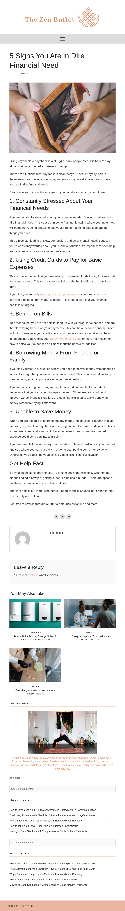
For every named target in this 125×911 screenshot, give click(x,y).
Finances (23, 74)
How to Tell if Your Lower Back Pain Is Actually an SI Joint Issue (43, 826)
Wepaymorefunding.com (64, 338)
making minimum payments (58, 294)
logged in (33, 575)
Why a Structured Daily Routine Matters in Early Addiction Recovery (45, 820)
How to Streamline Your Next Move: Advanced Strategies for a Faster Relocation (52, 810)
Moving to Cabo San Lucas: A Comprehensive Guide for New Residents (48, 831)
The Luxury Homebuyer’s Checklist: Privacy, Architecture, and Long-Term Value (52, 815)
